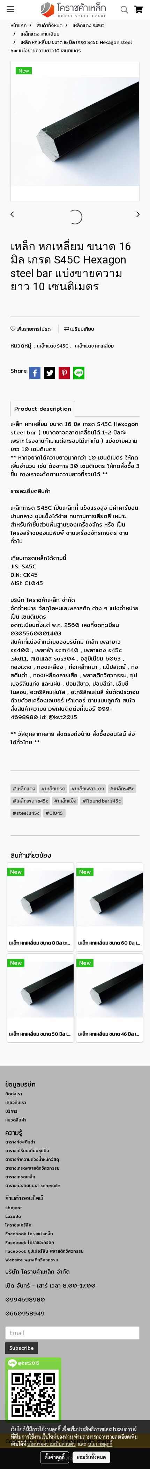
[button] (122, 10)
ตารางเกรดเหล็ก (20, 1176)
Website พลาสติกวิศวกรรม (31, 1260)
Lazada (13, 1216)
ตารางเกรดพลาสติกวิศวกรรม (32, 1168)
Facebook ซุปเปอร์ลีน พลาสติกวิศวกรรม (44, 1251)
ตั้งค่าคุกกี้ (55, 1457)
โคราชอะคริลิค (18, 1225)
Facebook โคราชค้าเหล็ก (29, 1233)
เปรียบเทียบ (81, 329)
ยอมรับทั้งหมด (91, 1457)
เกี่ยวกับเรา (15, 1102)
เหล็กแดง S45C (53, 346)
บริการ (11, 1111)
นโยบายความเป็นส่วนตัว (51, 1444)
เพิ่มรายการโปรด (33, 329)
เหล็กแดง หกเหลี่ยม (94, 346)
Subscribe (21, 1348)
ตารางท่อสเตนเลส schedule (32, 1185)
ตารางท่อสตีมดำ (20, 1142)
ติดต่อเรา (13, 1093)
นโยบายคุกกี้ (100, 1444)
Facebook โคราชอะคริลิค (29, 1242)
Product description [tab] (42, 408)
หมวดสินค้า (15, 1120)
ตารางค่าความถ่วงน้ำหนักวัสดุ (32, 1159)
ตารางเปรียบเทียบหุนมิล (27, 1150)
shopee (13, 1207)
